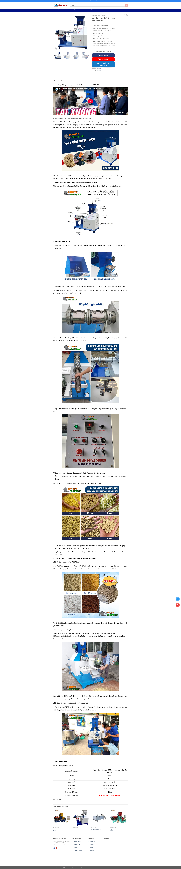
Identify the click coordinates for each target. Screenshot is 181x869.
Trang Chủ (56, 10)
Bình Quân (99, 70)
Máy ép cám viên (78, 841)
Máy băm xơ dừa (78, 850)
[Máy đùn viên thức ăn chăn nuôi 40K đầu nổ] (62, 818)
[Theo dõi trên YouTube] (56, 848)
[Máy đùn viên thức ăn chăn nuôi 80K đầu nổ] (118, 818)
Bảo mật (92, 847)
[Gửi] (126, 5)
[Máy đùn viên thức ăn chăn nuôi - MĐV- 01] (81, 818)
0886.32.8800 (104, 55)
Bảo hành (92, 844)
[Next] (87, 32)
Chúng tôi (72, 10)
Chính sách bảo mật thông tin (97, 10)
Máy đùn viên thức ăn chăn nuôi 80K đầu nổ (118, 830)
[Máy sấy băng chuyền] (99, 818)
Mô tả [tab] (54, 81)
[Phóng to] (55, 49)
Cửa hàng (62, 10)
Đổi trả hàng (92, 841)
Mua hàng (92, 850)
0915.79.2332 (104, 59)
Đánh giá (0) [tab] (60, 81)
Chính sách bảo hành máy (82, 10)
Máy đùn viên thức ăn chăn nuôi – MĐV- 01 (81, 830)
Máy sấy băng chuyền (96, 829)
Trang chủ (94, 15)
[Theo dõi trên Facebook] (54, 848)
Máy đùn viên (101, 15)
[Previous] (56, 32)
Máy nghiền (76, 847)
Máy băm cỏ (77, 844)
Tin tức (67, 10)
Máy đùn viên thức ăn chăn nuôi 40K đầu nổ (61, 830)
